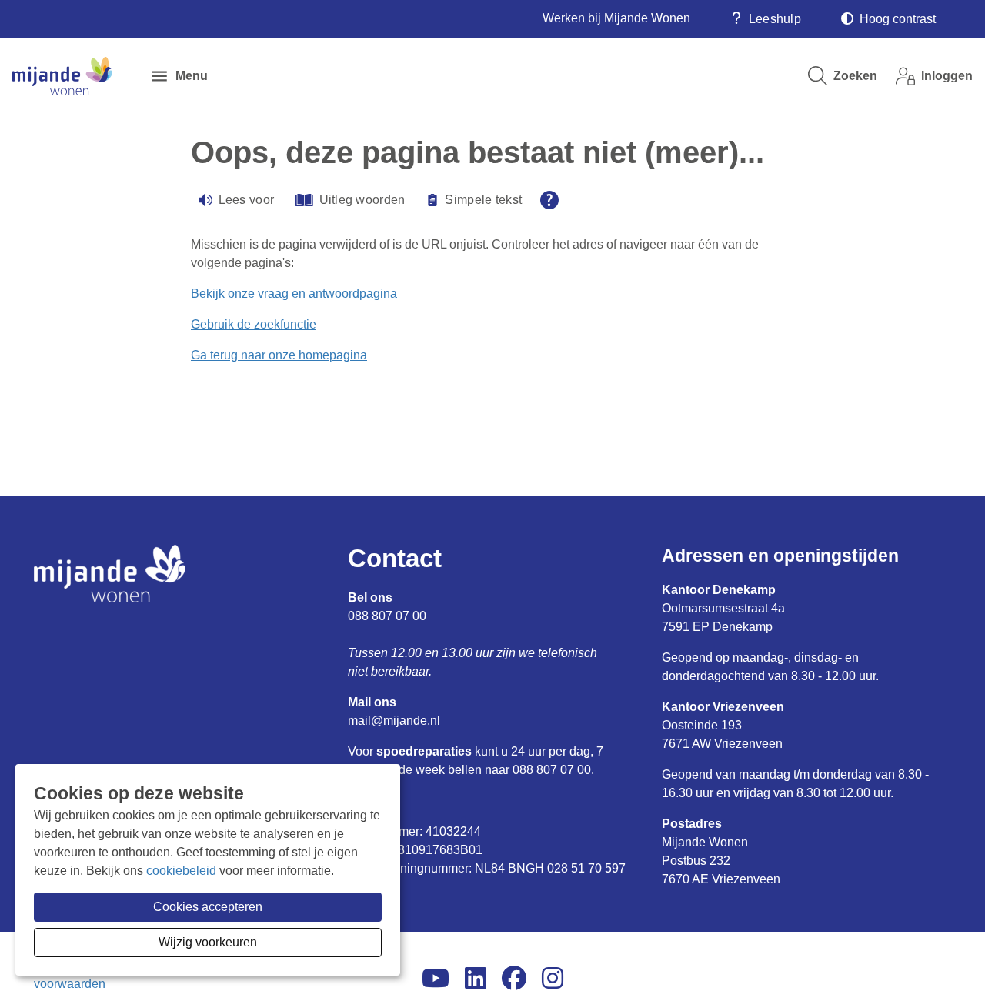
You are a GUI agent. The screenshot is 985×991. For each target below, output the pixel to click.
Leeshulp (775, 18)
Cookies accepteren (207, 906)
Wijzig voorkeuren (208, 942)
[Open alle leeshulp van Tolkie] (549, 200)
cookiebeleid (181, 870)
